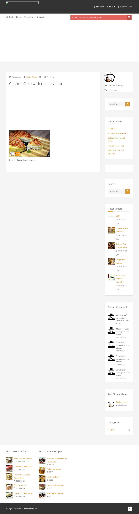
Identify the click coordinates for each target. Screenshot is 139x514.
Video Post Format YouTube (116, 152)
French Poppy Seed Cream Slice (22, 476)
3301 (118, 216)
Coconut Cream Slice (23, 493)
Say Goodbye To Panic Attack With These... (122, 320)
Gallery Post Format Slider (116, 139)
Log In (112, 7)
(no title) (111, 129)
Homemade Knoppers (56, 485)
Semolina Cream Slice (23, 458)
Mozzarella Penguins (55, 493)
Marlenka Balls (53, 477)
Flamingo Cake (20, 485)
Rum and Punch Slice (22, 466)
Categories (28, 17)
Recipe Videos (31, 77)
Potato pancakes (54, 469)
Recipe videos (15, 17)
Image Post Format (116, 146)
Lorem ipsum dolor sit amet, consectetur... (122, 334)
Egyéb (112, 430)
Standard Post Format (117, 133)
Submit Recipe (126, 7)
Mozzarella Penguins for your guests (57, 460)
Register (100, 7)
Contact (40, 17)
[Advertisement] (69, 41)
